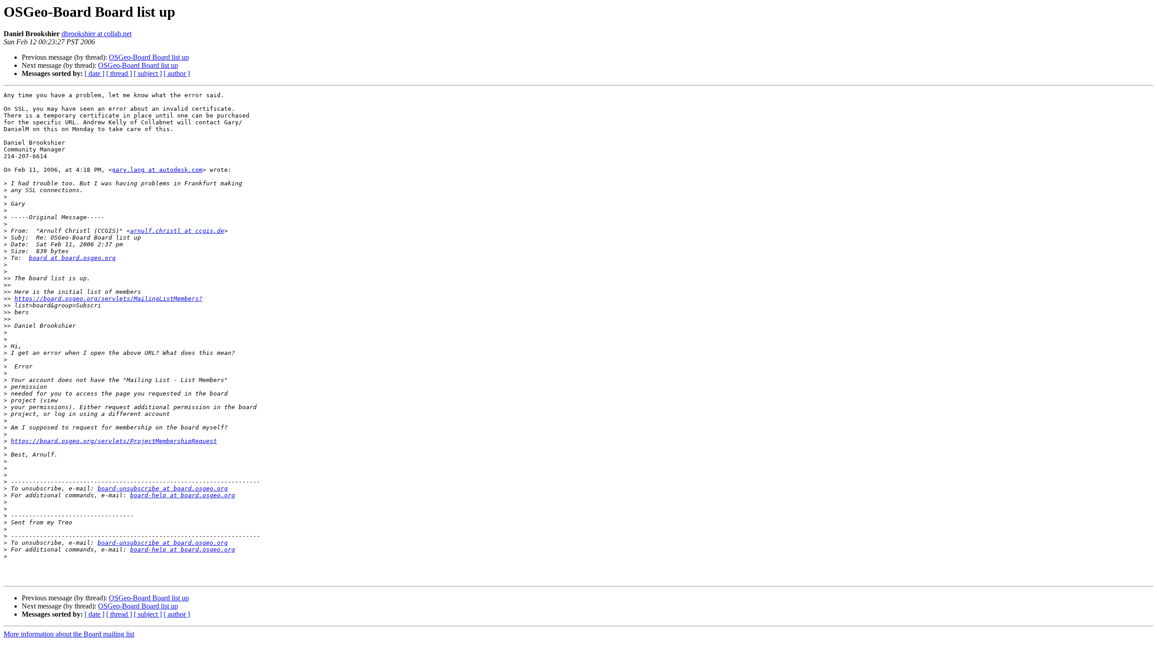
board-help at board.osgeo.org (182, 495)
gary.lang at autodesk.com (157, 169)
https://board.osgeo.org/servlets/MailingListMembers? (108, 298)
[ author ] (177, 73)
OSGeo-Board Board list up (149, 57)
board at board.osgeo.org (72, 258)
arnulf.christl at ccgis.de (177, 230)
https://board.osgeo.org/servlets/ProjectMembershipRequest (114, 441)
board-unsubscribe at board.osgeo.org (163, 488)
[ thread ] (119, 73)
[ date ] (94, 73)
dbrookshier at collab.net (96, 34)
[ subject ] (148, 73)
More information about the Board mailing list (69, 634)
